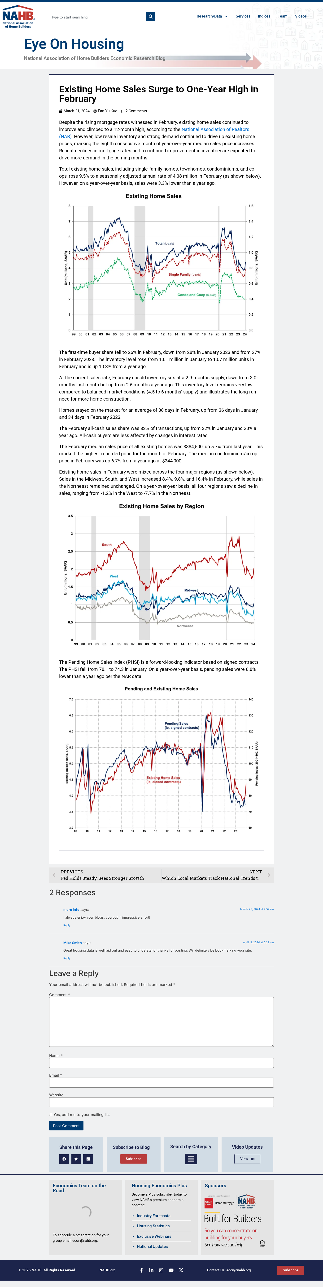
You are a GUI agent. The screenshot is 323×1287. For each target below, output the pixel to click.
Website (56, 1095)
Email (55, 1075)
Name (56, 1055)
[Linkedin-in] (151, 1270)
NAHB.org (108, 1270)
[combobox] (97, 16)
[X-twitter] (181, 1270)
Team (283, 16)
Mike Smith (72, 943)
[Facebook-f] (141, 1270)
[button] (64, 1159)
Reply (66, 925)
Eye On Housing (74, 44)
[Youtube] (171, 1270)
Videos (301, 16)
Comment (59, 995)
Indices (264, 16)
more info (71, 910)
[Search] (150, 16)
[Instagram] (161, 1270)
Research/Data (209, 16)
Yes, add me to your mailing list (81, 1114)
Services (243, 16)
